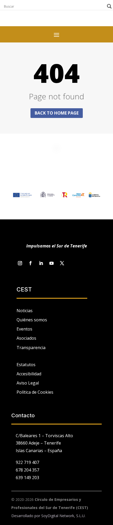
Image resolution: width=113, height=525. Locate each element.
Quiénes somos (32, 320)
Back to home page (57, 113)
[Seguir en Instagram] (20, 263)
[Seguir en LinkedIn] (41, 263)
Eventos (24, 329)
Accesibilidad (29, 374)
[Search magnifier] (109, 6)
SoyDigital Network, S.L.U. (63, 515)
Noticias (25, 310)
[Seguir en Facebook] (30, 263)
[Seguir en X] (62, 263)
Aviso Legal (28, 383)
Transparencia (31, 347)
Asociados (26, 338)
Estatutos (26, 364)
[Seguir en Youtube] (51, 263)
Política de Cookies (35, 392)
